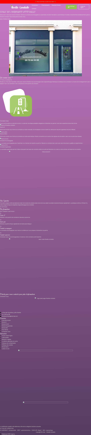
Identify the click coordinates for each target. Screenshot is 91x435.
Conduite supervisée (5, 235)
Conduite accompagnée (6, 228)
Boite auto (3, 222)
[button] (38, 5)
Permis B (2, 215)
